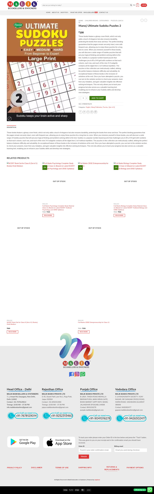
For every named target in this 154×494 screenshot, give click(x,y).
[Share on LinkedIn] (95, 112)
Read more (12, 331)
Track (84, 456)
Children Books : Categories (97, 20)
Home (48, 12)
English (88, 107)
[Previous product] (145, 20)
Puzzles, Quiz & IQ (109, 107)
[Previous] (6, 249)
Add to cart (98, 98)
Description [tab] (11, 127)
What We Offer (76, 12)
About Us (55, 12)
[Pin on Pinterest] (92, 112)
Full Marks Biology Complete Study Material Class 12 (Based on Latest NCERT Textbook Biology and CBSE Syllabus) (130, 208)
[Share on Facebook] (80, 112)
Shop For (64, 12)
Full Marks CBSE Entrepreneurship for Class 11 (93, 322)
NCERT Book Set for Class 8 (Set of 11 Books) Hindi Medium (22, 323)
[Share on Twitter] (84, 112)
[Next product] (142, 20)
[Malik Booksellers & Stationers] (22, 5)
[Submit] (131, 5)
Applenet (97, 480)
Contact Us (103, 12)
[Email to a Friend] (88, 112)
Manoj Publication (96, 107)
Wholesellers (88, 12)
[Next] (147, 249)
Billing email (118, 446)
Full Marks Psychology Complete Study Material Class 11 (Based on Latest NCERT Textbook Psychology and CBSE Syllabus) (58, 208)
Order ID (81, 446)
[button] (136, 5)
